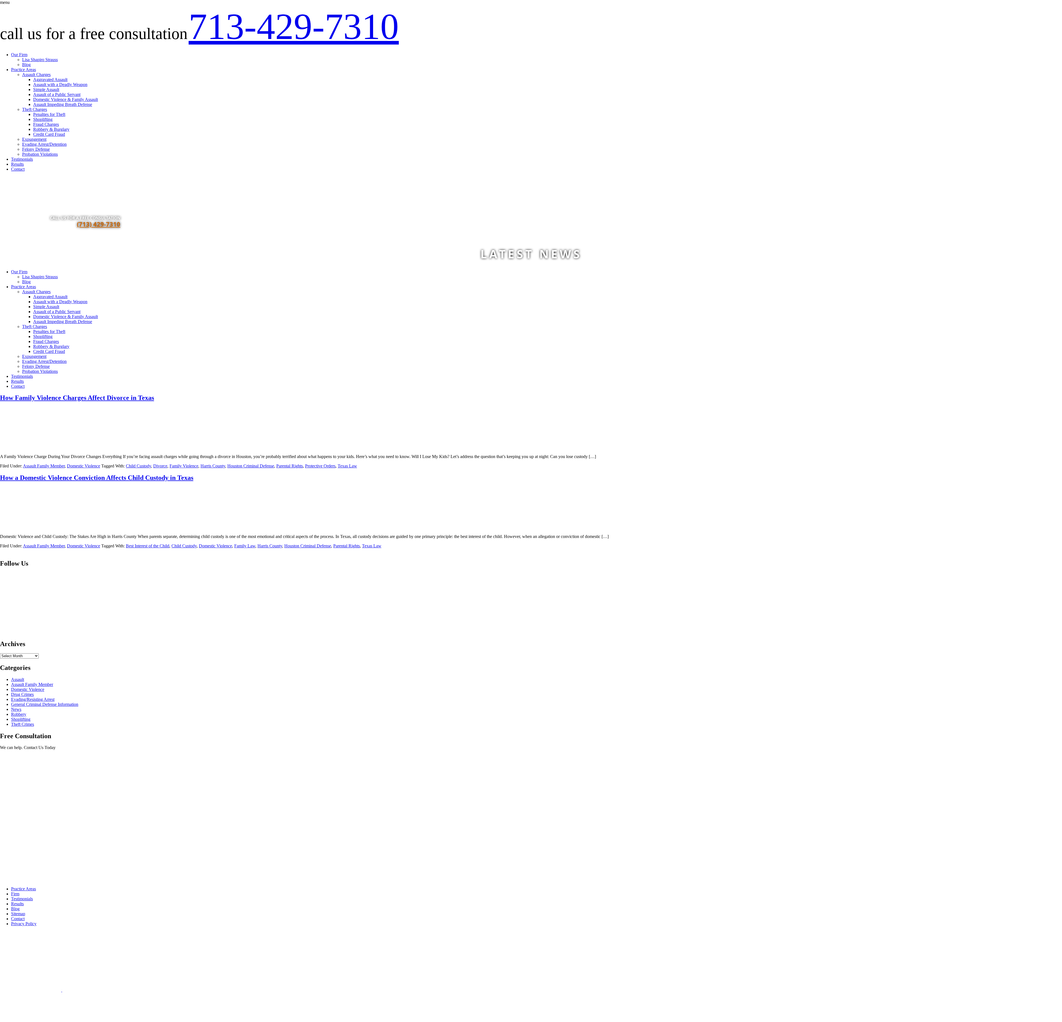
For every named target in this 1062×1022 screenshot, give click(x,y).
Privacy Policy (24, 923)
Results (17, 164)
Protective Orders (320, 466)
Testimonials (22, 159)
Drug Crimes (22, 694)
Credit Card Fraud (49, 134)
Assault (17, 679)
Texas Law (347, 466)
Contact (18, 169)
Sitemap (18, 913)
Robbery (18, 714)
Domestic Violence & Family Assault (65, 99)
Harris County (213, 466)
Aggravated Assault (50, 79)
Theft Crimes (22, 724)
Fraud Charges (46, 124)
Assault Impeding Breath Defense (62, 104)
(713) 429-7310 (98, 224)
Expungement (34, 139)
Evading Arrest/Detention (44, 144)
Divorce (160, 466)
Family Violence (184, 466)
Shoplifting (43, 119)
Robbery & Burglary (51, 129)
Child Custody (138, 466)
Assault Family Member (44, 466)
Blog (26, 64)
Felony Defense (36, 149)
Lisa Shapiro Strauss (40, 59)
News (16, 709)
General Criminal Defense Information (44, 704)
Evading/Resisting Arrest (32, 699)
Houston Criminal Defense (250, 466)
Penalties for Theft (49, 114)
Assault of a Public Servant (56, 94)
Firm (15, 893)
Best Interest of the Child (147, 545)
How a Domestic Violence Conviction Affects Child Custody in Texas (96, 477)
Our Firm (19, 54)
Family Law (244, 545)
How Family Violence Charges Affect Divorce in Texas (77, 397)
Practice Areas (23, 69)
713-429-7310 (294, 26)
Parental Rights (289, 466)
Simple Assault (46, 89)
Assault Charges (36, 74)
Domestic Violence (83, 466)
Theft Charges (34, 109)
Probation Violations (40, 154)
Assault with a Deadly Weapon (60, 84)
